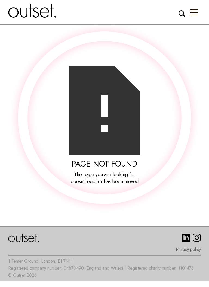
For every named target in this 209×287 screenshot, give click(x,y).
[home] (32, 11)
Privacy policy (188, 249)
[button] (194, 12)
